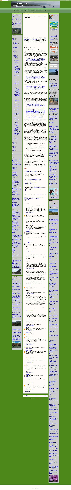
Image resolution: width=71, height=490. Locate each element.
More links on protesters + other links (16, 79)
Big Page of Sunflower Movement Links (35, 10)
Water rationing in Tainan (28, 183)
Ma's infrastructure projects (53, 367)
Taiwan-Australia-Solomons (53, 436)
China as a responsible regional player (52, 331)
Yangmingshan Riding (15, 223)
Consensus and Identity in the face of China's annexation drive (53, 410)
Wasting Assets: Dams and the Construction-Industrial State (54, 269)
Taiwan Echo (28, 332)
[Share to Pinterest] (27, 197)
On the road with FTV (15, 222)
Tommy (27, 327)
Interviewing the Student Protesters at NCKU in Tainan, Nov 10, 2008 (16, 339)
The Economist (32, 49)
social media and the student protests (35, 179)
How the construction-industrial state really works (16, 118)
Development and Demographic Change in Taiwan (16, 293)
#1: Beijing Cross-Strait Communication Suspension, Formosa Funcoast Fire (16, 267)
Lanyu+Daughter (14, 172)
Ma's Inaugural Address (52, 221)
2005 (14, 150)
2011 (14, 142)
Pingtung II (13, 248)
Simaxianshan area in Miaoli (16, 236)
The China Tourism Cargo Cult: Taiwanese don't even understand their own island (53, 451)
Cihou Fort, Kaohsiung (15, 175)
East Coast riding (14, 174)
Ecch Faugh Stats (52, 468)
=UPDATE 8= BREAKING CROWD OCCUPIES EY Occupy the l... (16, 89)
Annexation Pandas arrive (53, 247)
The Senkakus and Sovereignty (52, 426)
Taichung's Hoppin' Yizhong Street (16, 243)
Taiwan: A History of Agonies (16, 289)
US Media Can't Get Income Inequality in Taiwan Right (53, 363)
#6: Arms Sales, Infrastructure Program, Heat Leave (16, 261)
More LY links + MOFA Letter (16, 81)
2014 (14, 42)
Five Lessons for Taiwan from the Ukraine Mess (16, 122)
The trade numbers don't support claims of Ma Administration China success (53, 348)
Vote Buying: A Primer (52, 263)
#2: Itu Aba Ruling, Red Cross (16, 265)
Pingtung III (13, 249)
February (15, 136)
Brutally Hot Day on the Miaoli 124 (16, 187)
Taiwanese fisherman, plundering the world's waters (53, 416)
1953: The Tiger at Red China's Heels (52, 156)
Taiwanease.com (54, 29)
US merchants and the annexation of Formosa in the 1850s (53, 146)
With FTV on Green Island (15, 184)
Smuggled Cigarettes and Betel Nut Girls (53, 174)
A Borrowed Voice (15, 311)
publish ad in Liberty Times (37, 187)
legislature (25, 198)
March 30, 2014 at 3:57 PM (29, 372)
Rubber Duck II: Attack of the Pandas (16, 107)
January (15, 138)
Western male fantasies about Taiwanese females (53, 375)
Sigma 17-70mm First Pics (15, 204)
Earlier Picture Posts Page (16, 255)
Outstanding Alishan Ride (15, 212)
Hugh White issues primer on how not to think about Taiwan (53, 448)
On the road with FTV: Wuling (16, 199)
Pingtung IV (13, 250)
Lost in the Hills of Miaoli (15, 181)
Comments (52, 66)
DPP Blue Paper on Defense (16, 125)
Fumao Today (27, 176)
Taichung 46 (14, 207)
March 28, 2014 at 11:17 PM (30, 293)
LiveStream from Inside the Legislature (31, 171)
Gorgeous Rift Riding (15, 221)
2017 (14, 38)
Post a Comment (27, 391)
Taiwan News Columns (16, 12)
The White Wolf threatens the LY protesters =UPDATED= (16, 61)
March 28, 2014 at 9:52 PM (29, 229)
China (33, 197)
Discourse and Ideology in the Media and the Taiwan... (16, 72)
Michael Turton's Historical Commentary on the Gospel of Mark (53, 206)
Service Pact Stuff (16, 102)
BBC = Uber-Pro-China (52, 442)
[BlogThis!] (25, 197)
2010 (14, 143)
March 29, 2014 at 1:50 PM (29, 348)
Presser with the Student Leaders (16, 76)
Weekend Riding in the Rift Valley (16, 134)
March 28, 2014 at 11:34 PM (30, 325)
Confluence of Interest (52, 427)
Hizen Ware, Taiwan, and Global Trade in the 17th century (53, 169)
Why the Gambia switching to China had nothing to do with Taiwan (53, 242)
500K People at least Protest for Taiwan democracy (17, 65)
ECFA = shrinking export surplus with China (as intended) (53, 384)
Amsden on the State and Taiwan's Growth (53, 119)
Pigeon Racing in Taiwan (53, 292)
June (15, 51)
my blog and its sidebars (39, 194)
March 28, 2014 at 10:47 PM (30, 251)
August (15, 48)
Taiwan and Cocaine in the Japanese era (53, 454)
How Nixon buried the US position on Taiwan (53, 234)
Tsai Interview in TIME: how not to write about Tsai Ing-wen (54, 220)
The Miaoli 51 (14, 180)
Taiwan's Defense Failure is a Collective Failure (53, 286)
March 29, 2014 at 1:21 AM (29, 330)
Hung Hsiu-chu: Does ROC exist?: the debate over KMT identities (53, 259)
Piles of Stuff (14, 219)
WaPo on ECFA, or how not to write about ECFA (53, 295)
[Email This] (24, 197)
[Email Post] (25, 200)
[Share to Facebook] (26, 197)
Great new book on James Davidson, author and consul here (16, 23)
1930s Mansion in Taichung (16, 194)
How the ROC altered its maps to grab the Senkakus (54, 109)
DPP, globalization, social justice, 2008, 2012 (53, 136)
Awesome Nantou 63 (15, 245)
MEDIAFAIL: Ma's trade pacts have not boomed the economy (53, 434)
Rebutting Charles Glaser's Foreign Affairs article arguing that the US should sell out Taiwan (53, 462)
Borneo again (14, 231)
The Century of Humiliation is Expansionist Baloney (53, 261)
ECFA (35, 197)
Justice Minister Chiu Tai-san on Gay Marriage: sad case (53, 467)
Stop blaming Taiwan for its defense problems (53, 423)
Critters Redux (14, 226)
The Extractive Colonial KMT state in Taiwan (53, 256)
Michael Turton (28, 231)
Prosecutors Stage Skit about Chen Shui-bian (53, 333)
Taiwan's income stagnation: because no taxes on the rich (53, 355)
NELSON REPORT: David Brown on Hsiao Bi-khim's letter (17, 69)
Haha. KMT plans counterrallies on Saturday (31, 184)
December (16, 43)
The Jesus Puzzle (54, 197)
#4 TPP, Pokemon (15, 263)
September (16, 47)
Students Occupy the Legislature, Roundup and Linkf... (16, 95)
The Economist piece (27, 84)
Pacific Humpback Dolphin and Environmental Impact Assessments (54, 405)
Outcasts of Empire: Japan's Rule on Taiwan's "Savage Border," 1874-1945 (16, 284)
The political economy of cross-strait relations (53, 179)
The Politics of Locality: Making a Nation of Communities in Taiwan (17, 279)
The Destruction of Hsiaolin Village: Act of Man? (53, 321)
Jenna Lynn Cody (28, 286)
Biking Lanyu (14, 185)
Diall (26, 384)
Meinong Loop (14, 190)
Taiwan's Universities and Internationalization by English (53, 149)
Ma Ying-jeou (29, 198)
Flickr (51, 90)
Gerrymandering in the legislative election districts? (53, 327)
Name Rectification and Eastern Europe (52, 297)
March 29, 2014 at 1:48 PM (29, 344)
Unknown (27, 346)
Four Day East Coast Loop (15, 225)
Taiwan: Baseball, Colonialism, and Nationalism (53, 132)
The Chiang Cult (51, 122)
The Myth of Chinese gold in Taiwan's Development (53, 318)
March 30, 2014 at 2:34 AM (29, 362)
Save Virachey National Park (54, 36)
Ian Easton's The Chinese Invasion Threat (16, 281)
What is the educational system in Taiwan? (52, 382)
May (15, 52)
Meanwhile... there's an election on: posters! (16, 57)
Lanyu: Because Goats (15, 177)
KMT (43, 197)
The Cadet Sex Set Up (52, 329)
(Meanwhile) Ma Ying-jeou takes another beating (17, 92)
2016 (14, 39)
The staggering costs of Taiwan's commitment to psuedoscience (53, 459)
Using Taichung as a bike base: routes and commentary (53, 227)
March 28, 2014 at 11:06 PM (30, 268)
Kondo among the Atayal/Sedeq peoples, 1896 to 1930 (20, 10)
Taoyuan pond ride (14, 202)
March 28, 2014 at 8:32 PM (29, 212)
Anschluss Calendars (52, 316)
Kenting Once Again (15, 238)
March (15, 55)
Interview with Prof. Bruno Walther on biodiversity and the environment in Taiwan (17, 330)
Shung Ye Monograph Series (16, 312)
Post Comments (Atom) (37, 398)
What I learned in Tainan (15, 242)
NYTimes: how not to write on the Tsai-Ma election (53, 391)
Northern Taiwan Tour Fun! (15, 198)
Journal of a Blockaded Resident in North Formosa (16, 314)
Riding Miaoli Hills (14, 191)
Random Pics (14, 232)
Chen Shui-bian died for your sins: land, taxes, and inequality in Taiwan (53, 439)
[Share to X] (25, 197)
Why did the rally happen (28, 180)
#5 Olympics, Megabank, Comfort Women (16, 262)
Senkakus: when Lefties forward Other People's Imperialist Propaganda (53, 361)
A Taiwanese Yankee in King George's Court (53, 304)
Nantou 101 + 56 (14, 167)
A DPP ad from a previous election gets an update (34, 186)
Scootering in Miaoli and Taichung (16, 164)
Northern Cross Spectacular (16, 216)
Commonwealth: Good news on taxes (16, 110)
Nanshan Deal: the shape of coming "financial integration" (53, 335)
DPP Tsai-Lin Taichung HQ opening (17, 235)
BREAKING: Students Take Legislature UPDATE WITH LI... (16, 100)
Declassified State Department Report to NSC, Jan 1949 (54, 163)
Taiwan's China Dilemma (16, 286)
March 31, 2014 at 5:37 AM (29, 389)
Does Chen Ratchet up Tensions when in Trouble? (53, 232)
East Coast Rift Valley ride (15, 246)
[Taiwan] (25, 194)
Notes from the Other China (16, 307)
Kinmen (13, 201)
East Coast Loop (14, 188)
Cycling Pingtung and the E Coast (16, 18)
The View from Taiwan (20, 4)
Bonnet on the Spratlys (52, 120)
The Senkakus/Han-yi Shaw (53, 223)
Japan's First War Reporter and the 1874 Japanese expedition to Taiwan (53, 139)
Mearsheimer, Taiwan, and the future (17, 131)
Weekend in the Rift (14, 192)
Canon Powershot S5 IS (53, 84)
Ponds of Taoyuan (52, 403)
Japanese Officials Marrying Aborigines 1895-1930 (53, 134)
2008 (14, 146)
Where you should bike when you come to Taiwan (53, 225)
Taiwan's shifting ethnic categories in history (52, 284)
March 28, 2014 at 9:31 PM (29, 223)
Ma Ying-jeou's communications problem (35, 173)
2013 (14, 139)
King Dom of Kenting (15, 241)
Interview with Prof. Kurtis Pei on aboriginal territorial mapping (16, 333)
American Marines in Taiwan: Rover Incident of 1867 (53, 446)
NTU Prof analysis (28, 376)
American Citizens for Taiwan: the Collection (27, 12)
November (16, 44)
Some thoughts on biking (53, 407)
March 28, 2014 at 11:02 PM (30, 259)
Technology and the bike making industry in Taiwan (53, 111)
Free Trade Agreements (39, 197)
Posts (51, 64)
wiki (35, 133)
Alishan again (14, 197)
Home (36, 395)
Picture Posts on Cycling (46, 10)
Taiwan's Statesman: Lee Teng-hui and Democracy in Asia (16, 305)
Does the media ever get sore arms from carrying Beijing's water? (53, 237)
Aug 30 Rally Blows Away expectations (53, 251)
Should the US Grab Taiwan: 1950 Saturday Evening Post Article (53, 153)
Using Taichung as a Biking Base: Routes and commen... (16, 114)
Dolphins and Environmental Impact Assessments (53, 313)
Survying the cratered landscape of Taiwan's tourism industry (53, 345)
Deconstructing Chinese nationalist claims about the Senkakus (53, 372)
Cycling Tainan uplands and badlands (16, 19)
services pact (33, 198)
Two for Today (16, 112)
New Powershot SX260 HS (15, 229)
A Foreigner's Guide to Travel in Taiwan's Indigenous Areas (16, 309)
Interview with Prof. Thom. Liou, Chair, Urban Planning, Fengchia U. (16, 336)
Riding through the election (15, 182)
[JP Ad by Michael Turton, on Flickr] (53, 194)
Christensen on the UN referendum (52, 396)
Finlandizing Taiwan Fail (53, 114)
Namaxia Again (14, 163)
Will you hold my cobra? (53, 431)
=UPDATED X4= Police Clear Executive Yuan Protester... (16, 84)
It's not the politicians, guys (53, 315)
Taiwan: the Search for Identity (17, 302)
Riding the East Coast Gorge (16, 218)
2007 (14, 147)
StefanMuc (27, 214)
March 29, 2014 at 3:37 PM (29, 357)
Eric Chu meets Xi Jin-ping (53, 275)
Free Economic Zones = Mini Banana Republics (16, 128)
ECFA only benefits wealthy (53, 412)
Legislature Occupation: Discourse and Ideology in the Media (53, 394)
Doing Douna (14, 168)
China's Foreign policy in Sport (54, 113)
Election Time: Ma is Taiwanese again (52, 353)
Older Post (45, 395)
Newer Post (26, 395)
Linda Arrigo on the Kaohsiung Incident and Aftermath (53, 419)
